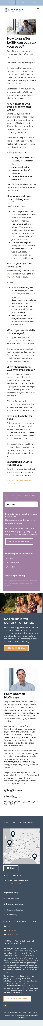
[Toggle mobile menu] (38, 9)
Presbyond (12, 930)
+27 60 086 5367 (15, 883)
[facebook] (5, 1005)
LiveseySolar (21, 1018)
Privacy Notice (32, 1012)
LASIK (31, 54)
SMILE (10, 926)
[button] (21, 898)
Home (7, 495)
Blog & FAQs (13, 934)
